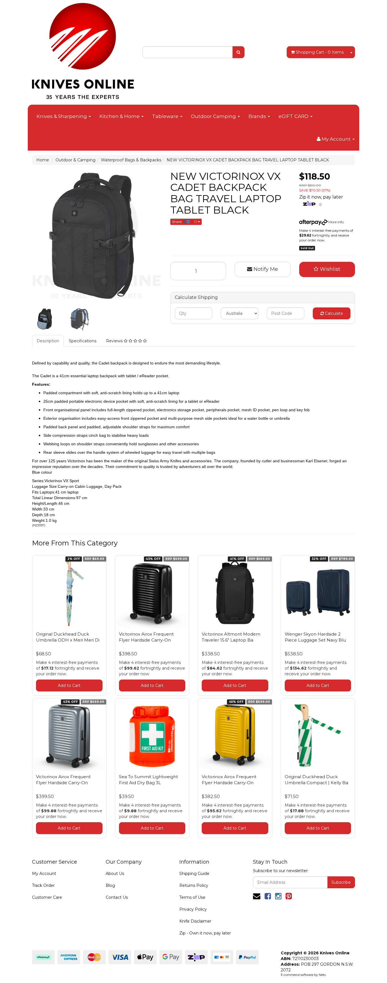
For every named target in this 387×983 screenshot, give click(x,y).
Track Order (43, 885)
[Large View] (45, 319)
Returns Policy (193, 885)
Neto (322, 975)
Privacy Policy (193, 909)
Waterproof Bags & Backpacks (131, 160)
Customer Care (47, 897)
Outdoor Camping (214, 116)
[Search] (238, 52)
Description (48, 340)
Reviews (115, 340)
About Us (115, 873)
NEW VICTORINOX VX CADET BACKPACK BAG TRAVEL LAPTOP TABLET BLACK (248, 160)
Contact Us (117, 897)
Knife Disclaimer (195, 921)
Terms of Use (192, 897)
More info (336, 222)
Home (42, 160)
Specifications (82, 340)
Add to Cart (69, 685)
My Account (44, 873)
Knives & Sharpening (62, 116)
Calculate (333, 313)
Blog (110, 885)
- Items (320, 52)
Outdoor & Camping (75, 160)
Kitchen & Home (120, 116)
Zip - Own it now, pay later (205, 933)
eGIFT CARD (294, 116)
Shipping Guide (194, 873)
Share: (177, 222)
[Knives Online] (83, 49)
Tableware (166, 116)
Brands (257, 116)
